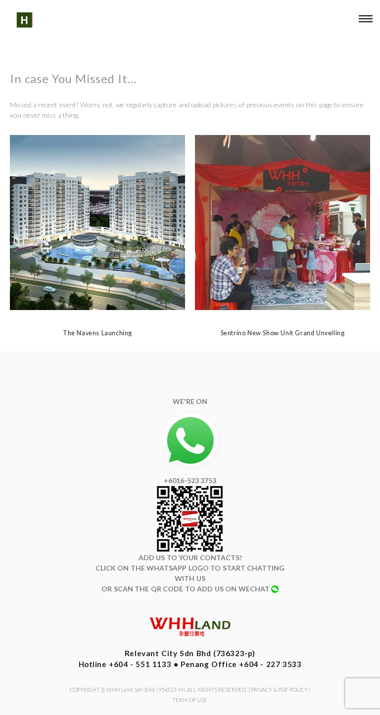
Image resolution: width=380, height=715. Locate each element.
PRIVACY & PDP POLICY (279, 689)
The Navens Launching (97, 333)
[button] (365, 20)
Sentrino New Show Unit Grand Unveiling (283, 333)
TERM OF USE (189, 700)
